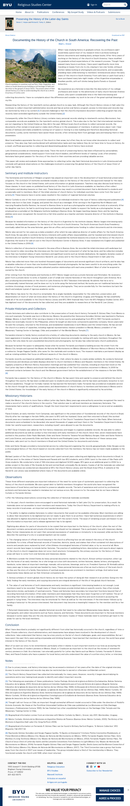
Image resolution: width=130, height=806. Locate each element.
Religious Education (56, 767)
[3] (13, 195)
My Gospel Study (76, 12)
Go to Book (120, 19)
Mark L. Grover (65, 44)
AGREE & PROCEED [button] (110, 798)
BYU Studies (52, 770)
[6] (32, 243)
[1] (39, 110)
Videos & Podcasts (96, 12)
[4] (122, 199)
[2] (63, 113)
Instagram (91, 767)
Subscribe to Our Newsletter (99, 770)
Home (19, 12)
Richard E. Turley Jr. (38, 22)
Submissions (114, 12)
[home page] (7, 4)
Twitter (95, 767)
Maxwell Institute (55, 774)
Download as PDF (118, 35)
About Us (29, 12)
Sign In (94, 4)
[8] (6, 373)
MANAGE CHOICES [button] (109, 790)
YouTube (99, 767)
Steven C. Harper (22, 22)
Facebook (88, 767)
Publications (43, 12)
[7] (87, 330)
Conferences (58, 12)
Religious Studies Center (35, 4)
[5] (11, 217)
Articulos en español (56, 778)
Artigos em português (57, 782)
